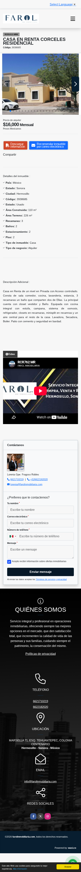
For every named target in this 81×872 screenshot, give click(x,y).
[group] (40, 84)
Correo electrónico (18, 516)
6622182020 (40, 706)
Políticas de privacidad (40, 653)
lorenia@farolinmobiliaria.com (26, 484)
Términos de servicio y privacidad (51, 579)
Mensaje (12, 543)
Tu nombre (13, 503)
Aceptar (67, 866)
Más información (20, 868)
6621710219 (17, 479)
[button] (10, 111)
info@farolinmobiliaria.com (40, 781)
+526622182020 (39, 479)
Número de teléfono (18, 529)
